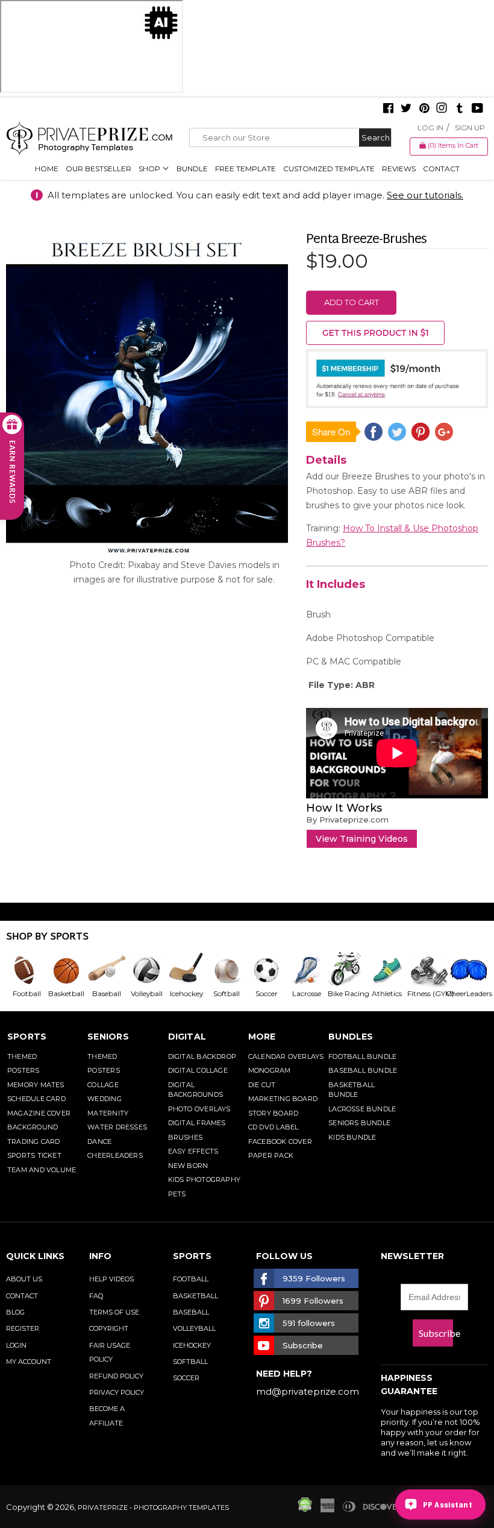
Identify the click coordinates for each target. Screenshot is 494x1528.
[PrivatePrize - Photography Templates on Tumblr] (459, 109)
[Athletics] (386, 970)
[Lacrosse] (306, 970)
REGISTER (22, 1328)
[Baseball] (106, 970)
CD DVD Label (273, 1127)
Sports (26, 1036)
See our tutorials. (425, 195)
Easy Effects (193, 1151)
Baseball (191, 1312)
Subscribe (436, 1333)
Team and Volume (41, 1170)
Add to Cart (351, 302)
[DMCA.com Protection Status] (305, 1509)
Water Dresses (117, 1127)
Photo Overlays (199, 1109)
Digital (187, 1036)
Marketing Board (282, 1098)
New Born (188, 1165)
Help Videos (111, 1279)
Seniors (108, 1036)
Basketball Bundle (351, 1090)
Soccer (186, 1378)
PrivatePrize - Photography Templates (153, 1507)
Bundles (351, 1036)
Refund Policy (116, 1376)
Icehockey (192, 1345)
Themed (22, 1056)
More (262, 1036)
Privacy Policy (116, 1392)
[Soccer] (266, 970)
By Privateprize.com (347, 819)
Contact (441, 168)
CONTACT (22, 1296)
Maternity (107, 1113)
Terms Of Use (114, 1312)
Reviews (399, 168)
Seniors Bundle (359, 1123)
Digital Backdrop (202, 1056)
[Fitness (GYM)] (426, 970)
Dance (99, 1141)
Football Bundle (362, 1056)
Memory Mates (35, 1085)
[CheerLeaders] (466, 970)
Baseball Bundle (362, 1070)
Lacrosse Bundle (362, 1109)
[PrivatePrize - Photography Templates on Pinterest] (424, 109)
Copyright (108, 1328)
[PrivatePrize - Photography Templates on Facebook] (388, 109)
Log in (430, 127)
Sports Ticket (34, 1155)
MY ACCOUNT (28, 1361)
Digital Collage (198, 1070)
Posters (23, 1070)
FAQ (96, 1296)
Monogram (269, 1070)
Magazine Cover (38, 1113)
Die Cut (262, 1085)
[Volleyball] (146, 970)
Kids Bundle (352, 1137)
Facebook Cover (280, 1141)
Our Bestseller (98, 168)
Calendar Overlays (286, 1056)
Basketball (195, 1296)
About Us (24, 1279)
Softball (190, 1361)
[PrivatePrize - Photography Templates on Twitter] (406, 109)
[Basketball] (66, 970)
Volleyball (194, 1328)
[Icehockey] (186, 970)
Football (190, 1279)
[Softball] (226, 970)
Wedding (104, 1098)
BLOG (15, 1312)
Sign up (470, 127)
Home (46, 168)
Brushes (185, 1137)
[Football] (26, 970)
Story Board (273, 1113)
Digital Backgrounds (195, 1090)
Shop (150, 168)
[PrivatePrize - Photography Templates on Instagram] (441, 109)
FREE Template (245, 168)
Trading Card (33, 1141)
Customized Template (329, 168)
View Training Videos (362, 838)
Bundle (192, 168)
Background (32, 1127)
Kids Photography (204, 1179)
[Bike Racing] (346, 970)
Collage (103, 1085)
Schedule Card (36, 1098)
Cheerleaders (115, 1155)
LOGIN (16, 1345)
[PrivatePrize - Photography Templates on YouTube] (477, 109)
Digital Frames (197, 1123)
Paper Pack (270, 1155)
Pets (177, 1194)
